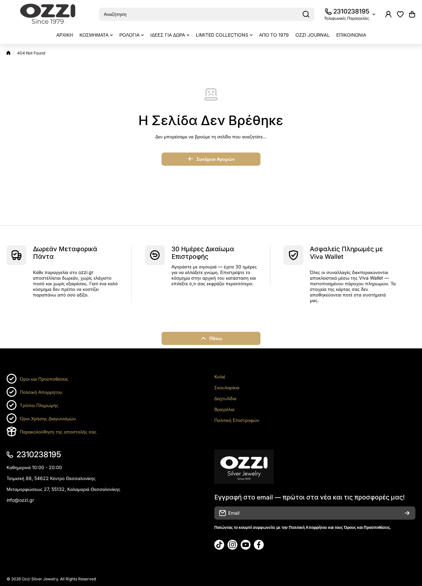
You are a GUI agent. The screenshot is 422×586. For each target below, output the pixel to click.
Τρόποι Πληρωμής (39, 405)
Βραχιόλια (224, 409)
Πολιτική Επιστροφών (236, 420)
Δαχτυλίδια (225, 398)
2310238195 (351, 11)
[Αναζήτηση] (306, 14)
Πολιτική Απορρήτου (41, 392)
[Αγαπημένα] (400, 14)
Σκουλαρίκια (226, 387)
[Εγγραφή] (407, 513)
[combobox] (206, 14)
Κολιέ (219, 376)
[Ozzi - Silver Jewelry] (48, 14)
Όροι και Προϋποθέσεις (44, 379)
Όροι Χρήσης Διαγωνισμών (48, 418)
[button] (412, 14)
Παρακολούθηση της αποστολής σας (58, 431)
